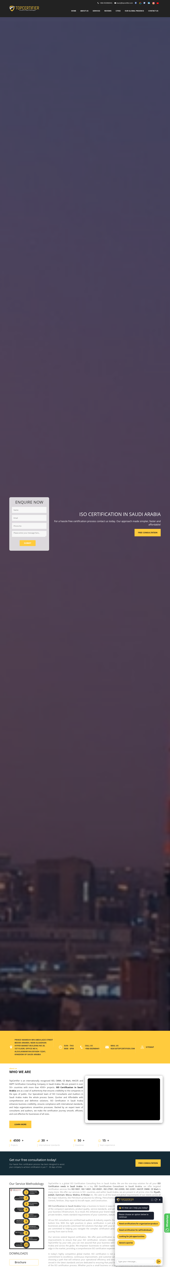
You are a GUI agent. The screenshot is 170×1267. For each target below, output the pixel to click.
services (96, 11)
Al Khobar (85, 1194)
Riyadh (157, 1192)
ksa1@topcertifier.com (125, 3)
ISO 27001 (108, 1189)
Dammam (60, 1194)
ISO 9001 (75, 1189)
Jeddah (51, 1194)
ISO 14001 (86, 1189)
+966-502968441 (106, 3)
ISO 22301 (131, 1189)
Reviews (107, 11)
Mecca (69, 1194)
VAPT (11, 1084)
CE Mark (67, 1080)
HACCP (75, 1080)
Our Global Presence (134, 11)
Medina (76, 1194)
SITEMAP (150, 1047)
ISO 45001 (97, 1189)
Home (73, 11)
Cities (118, 11)
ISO (52, 1080)
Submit (27, 543)
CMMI (58, 1080)
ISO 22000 (119, 1189)
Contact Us (153, 11)
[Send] (158, 1261)
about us (84, 11)
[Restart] (156, 1199)
